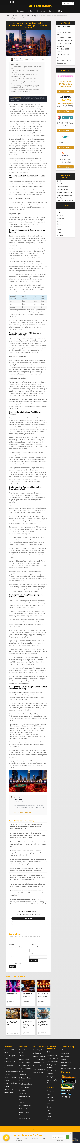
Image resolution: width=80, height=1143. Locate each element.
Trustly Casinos (62, 198)
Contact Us (65, 1053)
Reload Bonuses (24, 1062)
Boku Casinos (62, 184)
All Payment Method (64, 192)
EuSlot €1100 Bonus (64, 38)
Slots (59, 213)
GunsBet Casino (38, 1059)
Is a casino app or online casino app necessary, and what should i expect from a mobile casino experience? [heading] (27, 893)
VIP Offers (22, 1093)
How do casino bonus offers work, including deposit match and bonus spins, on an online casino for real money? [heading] (26, 853)
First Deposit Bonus (25, 1084)
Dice (58, 227)
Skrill (59, 181)
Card (59, 221)
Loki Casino (37, 1053)
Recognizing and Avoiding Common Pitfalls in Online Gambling (25, 90)
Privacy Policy (60, 1140)
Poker (59, 232)
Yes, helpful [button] (28, 918)
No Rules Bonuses (25, 1106)
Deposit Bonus (24, 1059)
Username (33, 947)
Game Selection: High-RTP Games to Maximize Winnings (25, 75)
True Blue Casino (39, 1072)
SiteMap (47, 1129)
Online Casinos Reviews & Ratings (24, 16)
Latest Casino (23, 1056)
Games (65, 205)
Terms (42, 1129)
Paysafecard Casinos (64, 195)
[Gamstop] (66, 1093)
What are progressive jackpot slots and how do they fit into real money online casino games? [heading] (27, 885)
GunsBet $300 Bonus (64, 40)
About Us (64, 1050)
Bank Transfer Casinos (65, 201)
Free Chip (22, 1102)
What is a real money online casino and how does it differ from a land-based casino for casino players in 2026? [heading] (26, 826)
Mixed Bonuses (24, 1065)
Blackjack (60, 218)
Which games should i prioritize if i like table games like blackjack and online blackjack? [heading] (26, 870)
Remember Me (15, 963)
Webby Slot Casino (39, 1056)
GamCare (74, 1141)
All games (60, 210)
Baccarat (60, 215)
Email (31, 954)
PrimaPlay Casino (39, 1050)
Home (8, 16)
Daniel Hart (18, 799)
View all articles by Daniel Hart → (23, 812)
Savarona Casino (39, 1066)
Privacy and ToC (34, 1129)
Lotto (59, 230)
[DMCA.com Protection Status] (66, 1090)
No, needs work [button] (28, 923)
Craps (59, 224)
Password (12, 956)
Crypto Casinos (62, 187)
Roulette (60, 235)
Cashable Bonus (24, 1109)
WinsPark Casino (39, 1069)
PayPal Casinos (62, 189)
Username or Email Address (16, 948)
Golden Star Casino (39, 1063)
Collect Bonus (65, 92)
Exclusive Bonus (24, 1118)
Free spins (22, 1075)
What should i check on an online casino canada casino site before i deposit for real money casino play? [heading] (28, 844)
